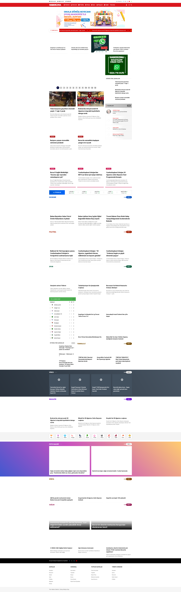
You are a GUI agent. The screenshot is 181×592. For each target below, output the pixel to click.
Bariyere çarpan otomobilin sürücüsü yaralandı (105, 30)
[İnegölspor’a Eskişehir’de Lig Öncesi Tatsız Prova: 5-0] (90, 304)
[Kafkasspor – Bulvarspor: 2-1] (54, 357)
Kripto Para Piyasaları (75, 581)
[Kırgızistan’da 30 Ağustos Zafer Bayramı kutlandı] (90, 488)
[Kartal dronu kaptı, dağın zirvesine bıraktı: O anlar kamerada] (111, 457)
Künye (72, 574)
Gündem (67, 5)
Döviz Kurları (73, 579)
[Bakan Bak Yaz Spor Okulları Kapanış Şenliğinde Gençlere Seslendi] (118, 327)
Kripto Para (93, 574)
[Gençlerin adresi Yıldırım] (62, 275)
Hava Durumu (94, 579)
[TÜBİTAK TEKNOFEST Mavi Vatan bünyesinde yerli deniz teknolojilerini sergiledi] (123, 350)
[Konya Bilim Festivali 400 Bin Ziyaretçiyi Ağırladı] (104, 350)
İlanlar (50, 574)
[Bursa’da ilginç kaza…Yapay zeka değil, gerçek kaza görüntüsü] (122, 379)
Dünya (88, 5)
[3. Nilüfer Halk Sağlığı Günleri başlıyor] (62, 538)
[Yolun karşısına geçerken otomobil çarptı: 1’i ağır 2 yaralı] (110, 85)
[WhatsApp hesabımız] (131, 1)
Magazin (100, 5)
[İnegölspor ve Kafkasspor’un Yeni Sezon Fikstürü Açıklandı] (59, 40)
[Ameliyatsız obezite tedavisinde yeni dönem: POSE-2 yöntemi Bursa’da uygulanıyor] (122, 40)
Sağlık (107, 5)
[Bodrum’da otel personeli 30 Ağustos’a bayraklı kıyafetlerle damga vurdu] (110, 93)
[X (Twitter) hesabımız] (125, 1)
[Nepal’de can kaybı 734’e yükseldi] (118, 488)
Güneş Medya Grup (64, 589)
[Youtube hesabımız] (129, 1)
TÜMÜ (129, 105)
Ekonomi (74, 5)
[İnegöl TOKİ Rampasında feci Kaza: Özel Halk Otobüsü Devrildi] (101, 379)
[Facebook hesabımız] (123, 1)
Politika (82, 5)
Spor (94, 5)
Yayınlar (93, 572)
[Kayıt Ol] (126, 5)
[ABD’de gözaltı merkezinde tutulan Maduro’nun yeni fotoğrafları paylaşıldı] (62, 488)
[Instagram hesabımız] (127, 1)
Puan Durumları (94, 570)
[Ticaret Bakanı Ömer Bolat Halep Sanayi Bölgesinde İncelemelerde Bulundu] (118, 206)
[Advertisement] (42, 30)
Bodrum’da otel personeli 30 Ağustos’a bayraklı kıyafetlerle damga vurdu (70, 30)
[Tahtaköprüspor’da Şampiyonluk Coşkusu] (90, 275)
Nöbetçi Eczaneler (95, 577)
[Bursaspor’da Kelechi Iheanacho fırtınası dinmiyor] (118, 275)
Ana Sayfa (73, 570)
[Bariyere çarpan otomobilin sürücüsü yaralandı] (110, 101)
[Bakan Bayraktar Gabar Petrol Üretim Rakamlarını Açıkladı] (62, 206)
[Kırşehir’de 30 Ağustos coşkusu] (118, 408)
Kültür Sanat (114, 577)
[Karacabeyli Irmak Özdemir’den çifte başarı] (118, 304)
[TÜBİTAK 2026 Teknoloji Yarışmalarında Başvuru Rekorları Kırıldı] (85, 350)
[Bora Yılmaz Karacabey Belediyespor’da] (90, 327)
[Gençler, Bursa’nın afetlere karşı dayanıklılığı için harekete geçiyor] (80, 40)
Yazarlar (72, 572)
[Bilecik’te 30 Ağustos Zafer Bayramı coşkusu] (90, 408)
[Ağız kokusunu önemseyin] (90, 538)
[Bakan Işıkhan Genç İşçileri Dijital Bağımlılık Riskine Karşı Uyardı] (90, 206)
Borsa (72, 577)
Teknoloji (112, 5)
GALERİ (53, 1)
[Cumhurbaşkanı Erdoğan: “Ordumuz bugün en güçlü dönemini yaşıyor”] (118, 241)
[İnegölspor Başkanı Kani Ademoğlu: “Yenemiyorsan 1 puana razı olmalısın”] (54, 349)
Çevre (113, 572)
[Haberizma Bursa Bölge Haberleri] (55, 6)
